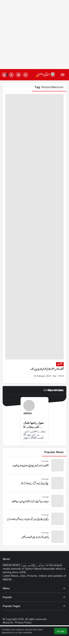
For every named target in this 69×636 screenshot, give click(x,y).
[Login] (11, 75)
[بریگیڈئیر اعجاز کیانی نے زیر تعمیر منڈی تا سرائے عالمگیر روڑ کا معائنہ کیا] (34, 519)
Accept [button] (60, 631)
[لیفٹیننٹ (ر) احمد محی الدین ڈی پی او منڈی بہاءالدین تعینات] (34, 465)
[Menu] (62, 75)
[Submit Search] (25, 75)
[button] (18, 75)
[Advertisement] (34, 34)
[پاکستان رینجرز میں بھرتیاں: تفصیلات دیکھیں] (34, 537)
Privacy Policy (23, 622)
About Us (8, 622)
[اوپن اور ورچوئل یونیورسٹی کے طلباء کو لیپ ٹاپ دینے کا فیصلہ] (34, 501)
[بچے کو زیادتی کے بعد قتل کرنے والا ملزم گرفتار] (34, 483)
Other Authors (53, 390)
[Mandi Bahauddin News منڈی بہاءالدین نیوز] (45, 74)
